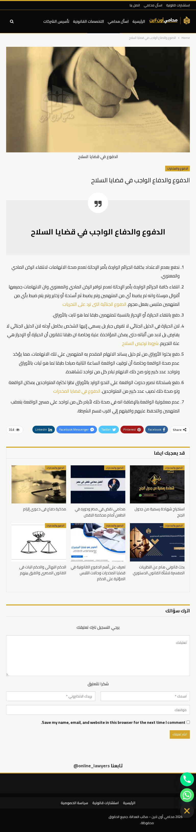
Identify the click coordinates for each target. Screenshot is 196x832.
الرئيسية (138, 21)
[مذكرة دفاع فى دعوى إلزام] (38, 484)
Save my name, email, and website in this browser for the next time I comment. (113, 722)
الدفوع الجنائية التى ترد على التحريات (94, 304)
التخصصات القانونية (88, 21)
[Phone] (187, 779)
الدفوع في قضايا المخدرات (76, 391)
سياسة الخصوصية (74, 803)
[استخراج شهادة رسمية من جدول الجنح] (157, 484)
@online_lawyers (92, 765)
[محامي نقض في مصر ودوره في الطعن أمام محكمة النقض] (98, 484)
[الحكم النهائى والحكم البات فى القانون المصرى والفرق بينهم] (38, 542)
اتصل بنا (135, 5)
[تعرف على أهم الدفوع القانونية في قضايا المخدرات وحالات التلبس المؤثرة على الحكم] (98, 542)
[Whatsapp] (187, 795)
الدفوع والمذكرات (177, 168)
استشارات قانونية (178, 5)
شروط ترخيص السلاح (140, 343)
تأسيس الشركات (56, 21)
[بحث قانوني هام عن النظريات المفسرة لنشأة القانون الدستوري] (157, 542)
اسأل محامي (153, 5)
